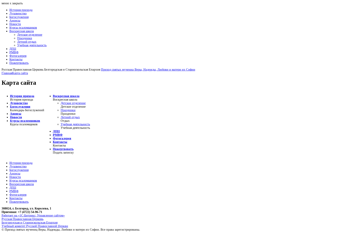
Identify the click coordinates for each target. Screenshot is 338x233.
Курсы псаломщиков (23, 27)
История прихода (20, 10)
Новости (15, 24)
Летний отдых (26, 41)
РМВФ (14, 52)
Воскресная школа (21, 31)
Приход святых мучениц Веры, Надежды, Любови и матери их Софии (148, 69)
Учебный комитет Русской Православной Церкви (35, 226)
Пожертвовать (19, 63)
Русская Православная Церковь (22, 219)
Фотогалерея (17, 55)
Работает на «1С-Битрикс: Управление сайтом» (33, 215)
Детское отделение (29, 34)
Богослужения (19, 17)
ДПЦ (12, 48)
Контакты (15, 59)
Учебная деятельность (32, 45)
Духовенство (18, 13)
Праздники (24, 38)
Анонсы (14, 20)
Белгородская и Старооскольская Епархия (30, 222)
